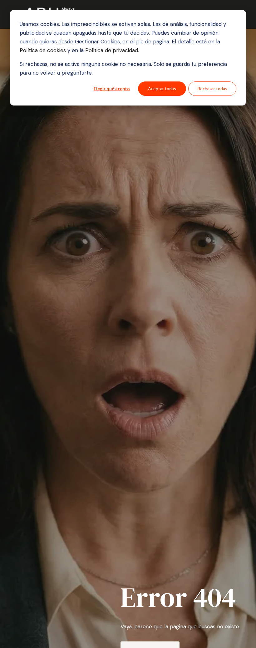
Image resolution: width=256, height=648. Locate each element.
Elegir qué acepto (112, 88)
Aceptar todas (162, 88)
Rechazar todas (212, 88)
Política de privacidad (111, 50)
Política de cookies (43, 50)
